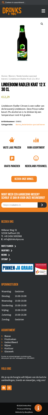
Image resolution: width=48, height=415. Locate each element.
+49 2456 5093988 (13, 236)
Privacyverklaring (24, 409)
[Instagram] (9, 387)
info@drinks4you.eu (14, 239)
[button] (41, 23)
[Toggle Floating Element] (38, 408)
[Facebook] (3, 387)
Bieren (12, 76)
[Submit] (42, 205)
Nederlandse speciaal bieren (33, 124)
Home (4, 76)
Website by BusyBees (24, 412)
